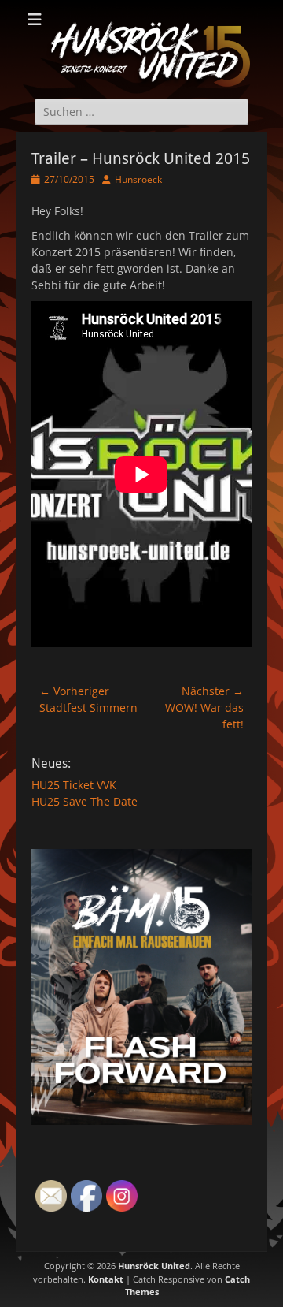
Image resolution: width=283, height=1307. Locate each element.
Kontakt (105, 1279)
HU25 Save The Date (84, 801)
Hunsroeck (138, 179)
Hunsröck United (154, 1266)
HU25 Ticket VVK (73, 784)
